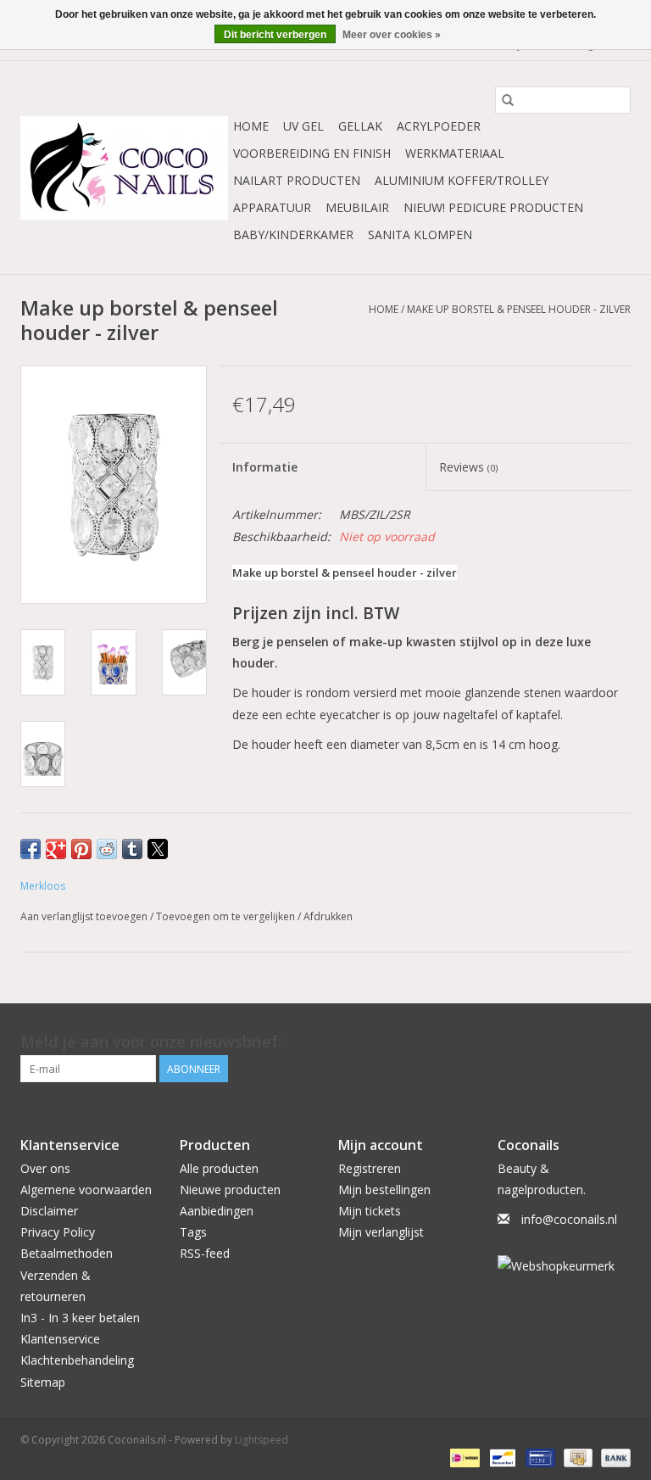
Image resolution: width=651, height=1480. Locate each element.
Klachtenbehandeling (77, 1360)
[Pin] (538, 1457)
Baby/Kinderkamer (293, 234)
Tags (193, 1232)
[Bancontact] (501, 1457)
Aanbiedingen (216, 1211)
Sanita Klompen (420, 234)
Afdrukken (328, 916)
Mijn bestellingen (384, 1189)
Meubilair (357, 207)
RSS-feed (205, 1253)
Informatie (265, 467)
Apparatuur (272, 207)
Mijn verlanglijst (381, 1232)
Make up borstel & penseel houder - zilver (519, 309)
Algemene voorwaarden (86, 1189)
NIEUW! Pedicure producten (493, 207)
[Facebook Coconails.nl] (617, 1042)
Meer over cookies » (391, 35)
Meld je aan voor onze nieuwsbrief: (150, 1042)
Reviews (468, 467)
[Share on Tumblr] (132, 849)
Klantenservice (60, 1339)
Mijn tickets (369, 1211)
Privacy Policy (57, 1232)
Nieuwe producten (230, 1189)
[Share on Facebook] (30, 849)
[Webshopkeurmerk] (565, 1265)
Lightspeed (261, 1440)
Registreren (369, 1168)
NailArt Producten (296, 180)
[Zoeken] (507, 100)
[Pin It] (81, 849)
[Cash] (576, 1457)
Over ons (45, 1168)
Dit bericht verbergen (275, 35)
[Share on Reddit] (107, 849)
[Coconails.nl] (124, 168)
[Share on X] (157, 849)
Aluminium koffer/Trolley (461, 180)
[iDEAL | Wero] (462, 1457)
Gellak (360, 126)
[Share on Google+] (56, 849)
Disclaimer (49, 1211)
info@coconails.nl (569, 1219)
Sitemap (42, 1382)
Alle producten (219, 1168)
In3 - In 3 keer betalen (80, 1318)
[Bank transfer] (613, 1457)
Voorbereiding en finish (312, 153)
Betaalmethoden (66, 1253)
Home (251, 126)
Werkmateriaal (454, 153)
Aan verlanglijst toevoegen (85, 916)
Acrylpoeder (439, 126)
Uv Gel (303, 126)
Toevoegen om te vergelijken (227, 916)
